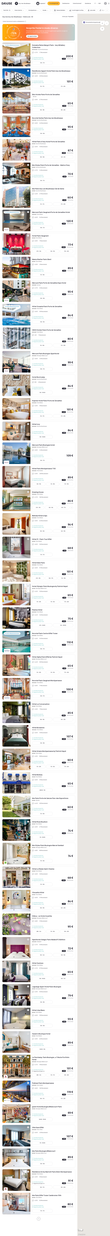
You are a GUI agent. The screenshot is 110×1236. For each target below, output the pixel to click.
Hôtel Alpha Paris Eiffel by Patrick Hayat (38, 665)
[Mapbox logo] (81, 1234)
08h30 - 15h (42, 790)
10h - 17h (42, 63)
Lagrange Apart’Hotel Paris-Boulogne (38, 995)
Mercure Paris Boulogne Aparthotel (38, 362)
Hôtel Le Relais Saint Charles (38, 877)
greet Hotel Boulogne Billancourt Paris (38, 1113)
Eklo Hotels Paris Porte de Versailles (38, 102)
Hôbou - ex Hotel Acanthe (38, 924)
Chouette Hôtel (38, 900)
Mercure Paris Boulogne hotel (38, 453)
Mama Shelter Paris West (38, 267)
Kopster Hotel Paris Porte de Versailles (38, 409)
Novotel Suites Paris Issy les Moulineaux (38, 126)
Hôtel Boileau (38, 783)
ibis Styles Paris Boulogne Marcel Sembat (38, 853)
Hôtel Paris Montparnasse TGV (38, 477)
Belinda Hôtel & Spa (38, 524)
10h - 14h (42, 955)
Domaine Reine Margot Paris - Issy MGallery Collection (38, 54)
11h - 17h (42, 86)
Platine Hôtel (38, 618)
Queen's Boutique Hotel (38, 1042)
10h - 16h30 (42, 392)
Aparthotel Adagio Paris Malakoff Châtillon (38, 948)
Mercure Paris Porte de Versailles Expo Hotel (38, 291)
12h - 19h (63, 531)
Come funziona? (77, 3)
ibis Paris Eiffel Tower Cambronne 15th (38, 1203)
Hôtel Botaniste (38, 736)
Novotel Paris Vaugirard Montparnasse (38, 688)
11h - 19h (66, 484)
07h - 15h (38, 578)
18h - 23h (63, 110)
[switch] (59, 10)
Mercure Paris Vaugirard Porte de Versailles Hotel (38, 220)
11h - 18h (53, 484)
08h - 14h (39, 931)
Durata (44, 10)
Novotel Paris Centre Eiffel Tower (38, 641)
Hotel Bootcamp (38, 385)
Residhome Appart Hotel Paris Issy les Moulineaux (38, 79)
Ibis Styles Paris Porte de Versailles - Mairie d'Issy (38, 173)
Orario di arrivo (18, 10)
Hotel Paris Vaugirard (38, 244)
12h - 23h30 (63, 625)
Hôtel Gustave (38, 971)
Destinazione (65, 3)
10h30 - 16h (42, 1049)
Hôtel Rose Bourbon (38, 830)
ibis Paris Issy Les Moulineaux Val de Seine (38, 197)
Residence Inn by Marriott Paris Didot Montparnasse (38, 1180)
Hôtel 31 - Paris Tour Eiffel (38, 547)
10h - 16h (42, 133)
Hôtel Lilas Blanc (38, 1018)
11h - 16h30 (42, 837)
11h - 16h (42, 274)
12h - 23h (63, 908)
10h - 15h (52, 251)
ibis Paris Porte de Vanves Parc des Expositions (38, 806)
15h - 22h (63, 1187)
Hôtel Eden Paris (38, 571)
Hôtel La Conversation (38, 712)
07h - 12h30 (42, 625)
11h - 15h (53, 601)
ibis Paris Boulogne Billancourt (38, 1158)
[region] (93, 625)
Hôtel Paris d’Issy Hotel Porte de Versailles (38, 150)
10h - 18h (42, 110)
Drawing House (38, 500)
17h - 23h (63, 86)
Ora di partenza (32, 10)
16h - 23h (63, 719)
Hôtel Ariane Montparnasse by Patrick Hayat (38, 759)
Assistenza (88, 3)
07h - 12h (39, 251)
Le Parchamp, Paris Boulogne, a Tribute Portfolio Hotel (38, 1067)
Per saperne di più (32, 36)
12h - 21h (63, 157)
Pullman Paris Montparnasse (38, 1091)
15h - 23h (66, 251)
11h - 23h (39, 601)
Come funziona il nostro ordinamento (13, 21)
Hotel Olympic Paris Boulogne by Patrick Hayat (38, 594)
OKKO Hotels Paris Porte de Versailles (38, 338)
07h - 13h (38, 507)
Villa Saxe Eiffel (38, 1135)
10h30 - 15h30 (42, 1119)
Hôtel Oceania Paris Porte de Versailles (38, 314)
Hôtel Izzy (38, 431)
